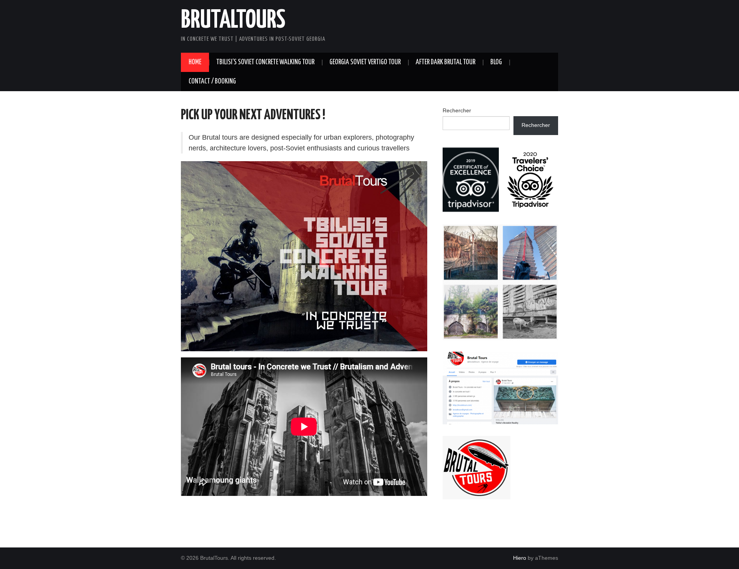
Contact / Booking (212, 81)
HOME (195, 62)
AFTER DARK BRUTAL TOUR (445, 62)
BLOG (496, 62)
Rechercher (457, 110)
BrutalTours (233, 20)
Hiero (519, 558)
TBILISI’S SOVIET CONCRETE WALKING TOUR (265, 62)
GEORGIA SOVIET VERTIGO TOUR (365, 62)
